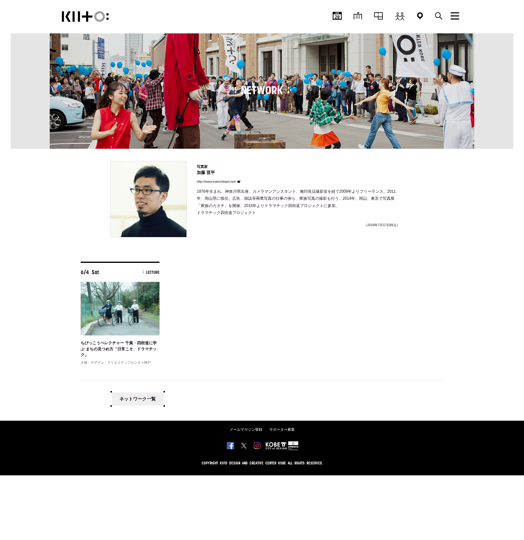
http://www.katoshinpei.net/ (216, 181)
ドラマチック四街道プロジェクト (226, 212)
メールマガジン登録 (246, 429)
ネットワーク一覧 (137, 398)
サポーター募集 (282, 429)
